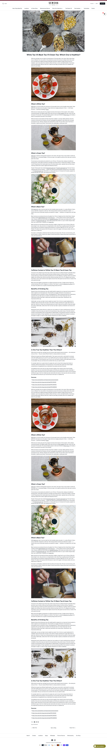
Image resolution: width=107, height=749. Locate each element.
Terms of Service (61, 735)
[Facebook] (52, 740)
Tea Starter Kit (68, 8)
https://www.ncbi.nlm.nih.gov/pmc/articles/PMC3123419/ (44, 382)
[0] (104, 14)
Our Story (78, 735)
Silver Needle (61, 113)
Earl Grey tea (52, 217)
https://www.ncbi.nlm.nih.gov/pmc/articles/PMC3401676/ (44, 384)
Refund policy (70, 735)
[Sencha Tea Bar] (53, 3)
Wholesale (52, 735)
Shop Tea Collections (57, 8)
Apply (46, 735)
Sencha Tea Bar (51, 742)
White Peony (66, 114)
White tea (33, 106)
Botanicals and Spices (45, 8)
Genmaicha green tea (38, 170)
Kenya (47, 109)
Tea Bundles (86, 8)
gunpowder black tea (41, 220)
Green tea (33, 155)
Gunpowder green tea (50, 168)
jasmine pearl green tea (62, 168)
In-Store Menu (34, 8)
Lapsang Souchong (54, 219)
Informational (35, 724)
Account (91, 3)
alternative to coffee (67, 284)
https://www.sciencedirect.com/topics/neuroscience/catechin (45, 379)
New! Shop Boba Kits (17, 8)
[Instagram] (55, 740)
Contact (34, 735)
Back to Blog (53, 727)
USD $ (97, 3)
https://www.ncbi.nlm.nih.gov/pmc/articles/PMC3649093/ (44, 387)
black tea (36, 209)
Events (93, 8)
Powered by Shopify (57, 742)
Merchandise (77, 8)
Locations (26, 8)
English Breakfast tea (42, 217)
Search (28, 735)
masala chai (51, 222)
